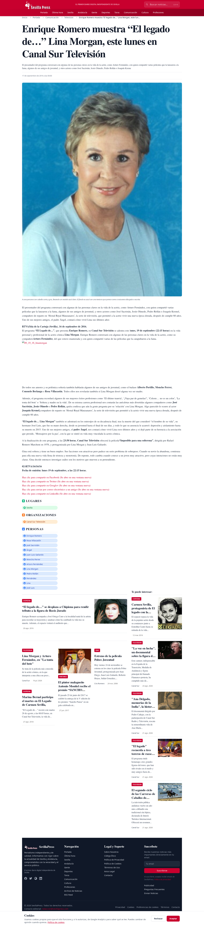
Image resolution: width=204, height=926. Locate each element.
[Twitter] (30, 878)
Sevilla (70, 12)
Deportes (106, 12)
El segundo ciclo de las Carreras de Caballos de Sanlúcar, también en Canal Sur (143, 798)
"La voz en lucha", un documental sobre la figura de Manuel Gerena (143, 654)
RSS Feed (68, 894)
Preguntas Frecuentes (154, 889)
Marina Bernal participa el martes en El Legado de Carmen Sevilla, (37, 701)
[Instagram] (35, 878)
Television (68, 17)
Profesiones (158, 12)
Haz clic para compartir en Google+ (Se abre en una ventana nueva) (56, 485)
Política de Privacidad (114, 859)
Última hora (57, 12)
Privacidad (120, 907)
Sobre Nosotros (111, 852)
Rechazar (158, 918)
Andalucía (82, 12)
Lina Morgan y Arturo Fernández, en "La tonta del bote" (37, 660)
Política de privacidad (162, 879)
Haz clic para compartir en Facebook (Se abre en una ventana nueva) (56, 477)
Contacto (108, 875)
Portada (44, 12)
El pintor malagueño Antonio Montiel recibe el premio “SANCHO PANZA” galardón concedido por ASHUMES (74, 692)
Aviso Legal (109, 871)
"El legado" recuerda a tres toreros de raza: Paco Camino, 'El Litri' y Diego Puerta (143, 756)
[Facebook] (25, 878)
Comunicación (130, 12)
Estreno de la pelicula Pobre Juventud (108, 658)
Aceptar (173, 918)
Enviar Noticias (151, 893)
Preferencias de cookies (147, 907)
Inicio (24, 17)
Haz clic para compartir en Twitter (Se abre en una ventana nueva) (55, 481)
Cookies (130, 907)
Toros (116, 12)
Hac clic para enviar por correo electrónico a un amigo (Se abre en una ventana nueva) (65, 489)
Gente (94, 12)
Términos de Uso (112, 867)
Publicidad (149, 885)
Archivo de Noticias (73, 891)
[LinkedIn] (40, 878)
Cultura (145, 12)
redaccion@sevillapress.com (55, 908)
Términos (165, 907)
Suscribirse (162, 870)
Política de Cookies (112, 863)
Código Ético (110, 855)
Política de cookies (56, 922)
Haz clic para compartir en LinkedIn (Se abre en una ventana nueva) (56, 493)
